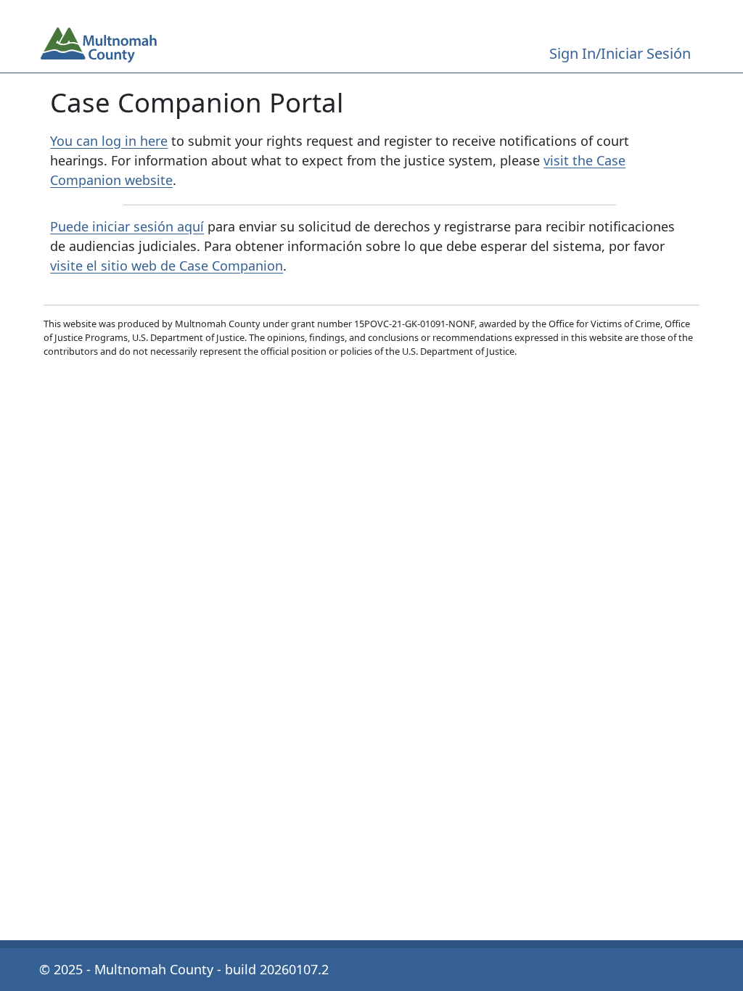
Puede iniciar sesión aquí (127, 226)
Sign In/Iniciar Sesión (620, 53)
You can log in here (109, 140)
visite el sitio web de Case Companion (166, 265)
